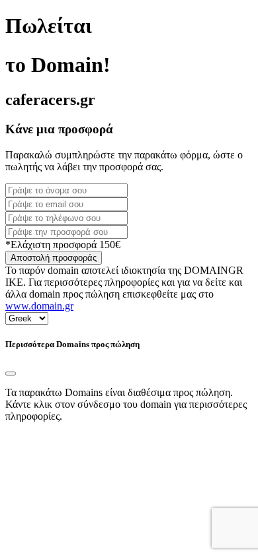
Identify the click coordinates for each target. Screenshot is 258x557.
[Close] (10, 374)
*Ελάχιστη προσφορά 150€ (62, 244)
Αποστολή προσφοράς (54, 258)
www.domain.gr (39, 305)
